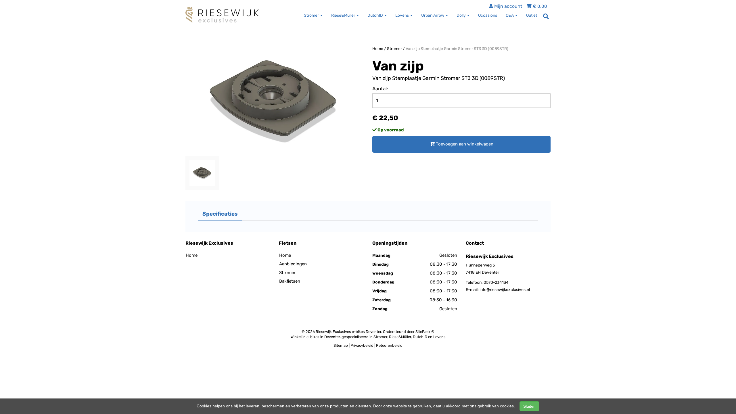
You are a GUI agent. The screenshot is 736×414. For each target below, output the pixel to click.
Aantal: (380, 88)
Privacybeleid (361, 345)
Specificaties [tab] (220, 213)
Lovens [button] (402, 15)
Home (377, 48)
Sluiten (529, 406)
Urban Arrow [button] (433, 15)
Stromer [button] (312, 15)
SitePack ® (424, 331)
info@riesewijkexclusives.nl (505, 289)
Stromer (394, 48)
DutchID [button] (375, 15)
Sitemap (341, 345)
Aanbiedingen (293, 264)
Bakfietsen (289, 281)
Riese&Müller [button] (343, 15)
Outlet (531, 15)
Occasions (487, 15)
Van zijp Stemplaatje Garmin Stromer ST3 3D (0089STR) (457, 48)
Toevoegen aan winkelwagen (464, 144)
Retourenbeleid (389, 345)
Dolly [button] (462, 15)
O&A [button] (510, 15)
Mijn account (507, 6)
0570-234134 (496, 282)
